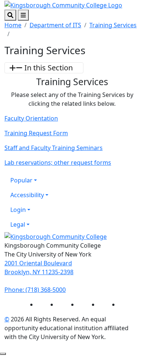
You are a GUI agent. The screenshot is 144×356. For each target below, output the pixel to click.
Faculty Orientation (31, 118)
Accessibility (27, 195)
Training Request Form (36, 133)
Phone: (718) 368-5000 (35, 290)
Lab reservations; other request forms (57, 162)
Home (12, 25)
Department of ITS (55, 25)
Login (18, 210)
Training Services (113, 25)
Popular (21, 180)
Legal (17, 224)
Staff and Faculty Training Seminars (53, 148)
